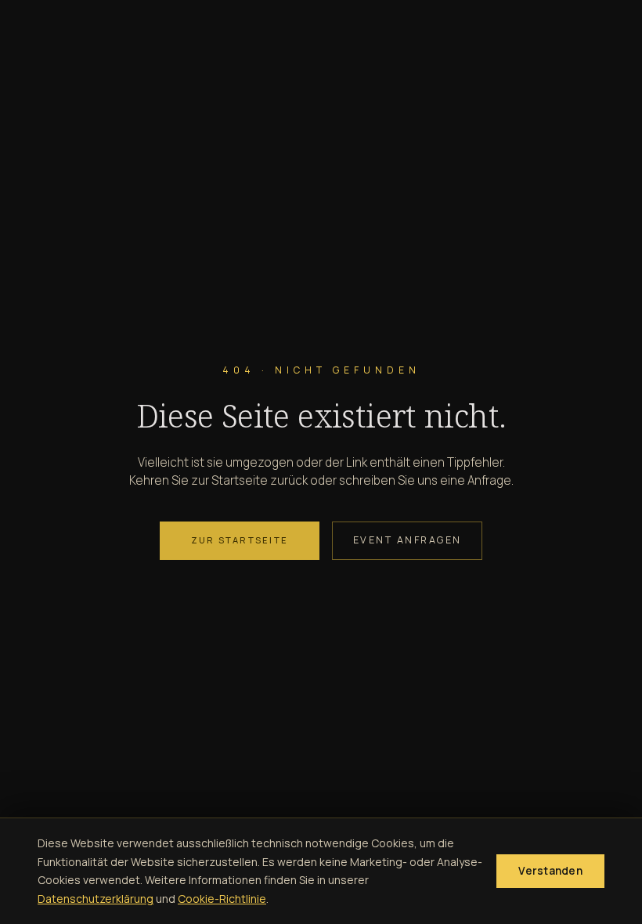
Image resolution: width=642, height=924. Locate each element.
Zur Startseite (239, 540)
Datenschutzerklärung (95, 898)
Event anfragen (407, 540)
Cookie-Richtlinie (222, 898)
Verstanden (550, 871)
